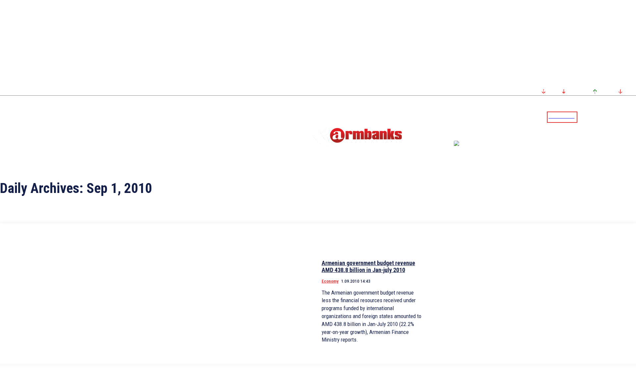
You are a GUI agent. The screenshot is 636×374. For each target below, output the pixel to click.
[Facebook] (608, 117)
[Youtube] (624, 117)
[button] (584, 116)
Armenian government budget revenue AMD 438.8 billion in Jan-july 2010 (368, 266)
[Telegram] (616, 117)
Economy (330, 281)
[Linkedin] (632, 117)
